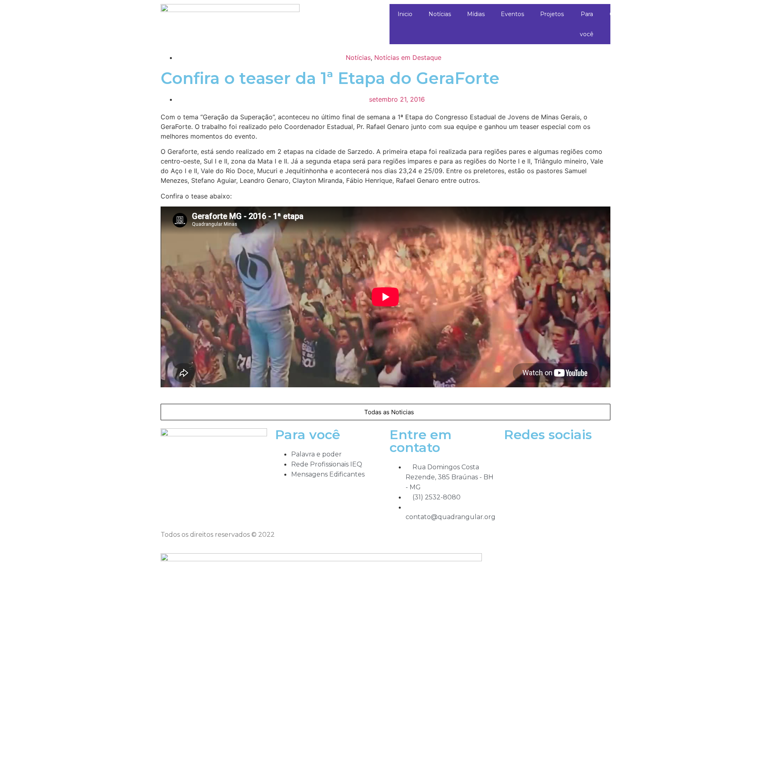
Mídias (476, 14)
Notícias (439, 14)
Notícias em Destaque (407, 57)
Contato (621, 14)
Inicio (405, 14)
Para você (587, 24)
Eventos (512, 14)
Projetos (552, 14)
